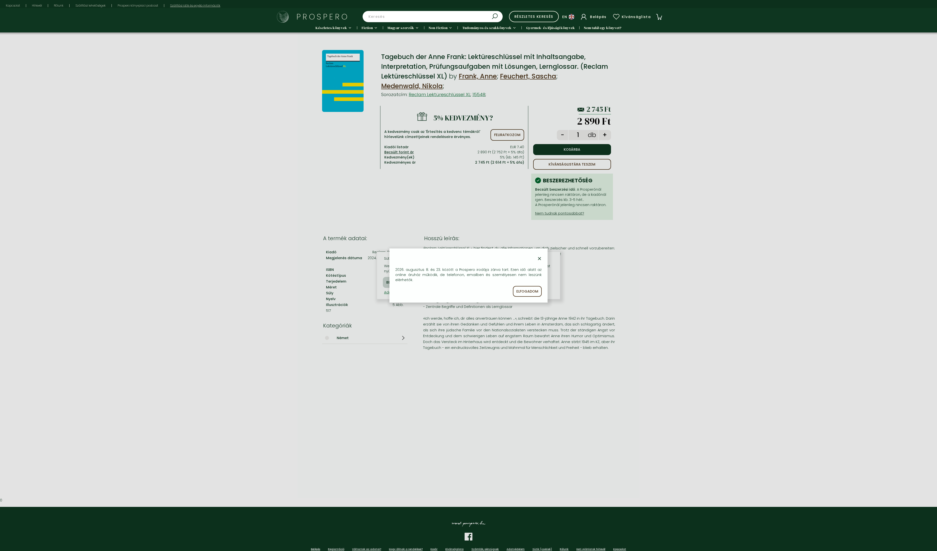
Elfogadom (527, 291)
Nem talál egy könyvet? (602, 27)
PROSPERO (322, 16)
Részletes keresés (533, 16)
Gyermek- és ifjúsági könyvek (550, 27)
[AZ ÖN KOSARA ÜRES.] (659, 17)
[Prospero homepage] (283, 17)
